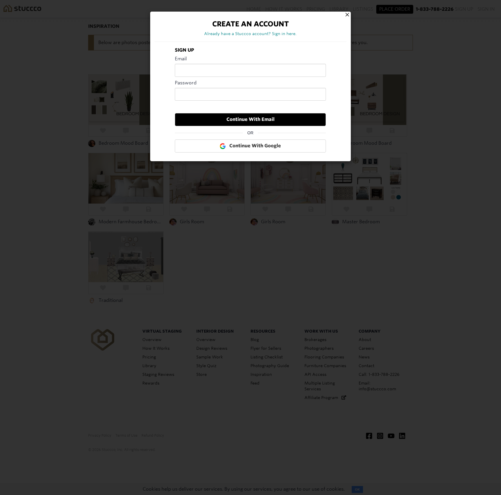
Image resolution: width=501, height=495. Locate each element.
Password (186, 83)
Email (181, 58)
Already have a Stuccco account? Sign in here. (250, 33)
